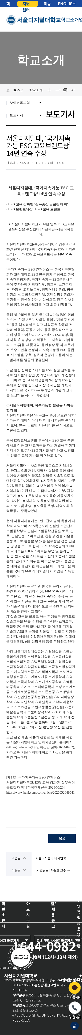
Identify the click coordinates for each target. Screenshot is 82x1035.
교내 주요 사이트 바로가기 (55, 940)
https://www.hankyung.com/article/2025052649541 (40, 792)
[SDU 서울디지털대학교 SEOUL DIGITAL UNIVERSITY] (34, 20)
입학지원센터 (26, 4)
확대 (49, 90)
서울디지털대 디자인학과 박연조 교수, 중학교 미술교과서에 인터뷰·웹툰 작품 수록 (53, 858)
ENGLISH (66, 3)
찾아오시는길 (28, 912)
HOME (18, 90)
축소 (57, 90)
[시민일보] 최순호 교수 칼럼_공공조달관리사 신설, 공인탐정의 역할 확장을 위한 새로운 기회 (53, 870)
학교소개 (70, 20)
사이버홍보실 (20, 102)
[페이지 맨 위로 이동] (74, 1026)
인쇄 (65, 90)
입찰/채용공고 (53, 912)
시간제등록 (47, 3)
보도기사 (16, 115)
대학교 (8, 3)
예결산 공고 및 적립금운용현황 (79, 911)
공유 (73, 90)
